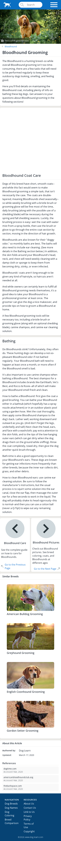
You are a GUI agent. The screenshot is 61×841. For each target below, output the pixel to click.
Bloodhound (11, 46)
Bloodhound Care (15, 543)
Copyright (29, 831)
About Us (29, 803)
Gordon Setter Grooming (22, 730)
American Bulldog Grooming (25, 614)
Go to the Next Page (45, 568)
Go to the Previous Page (15, 566)
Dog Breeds (11, 803)
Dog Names (11, 807)
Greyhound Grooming (20, 653)
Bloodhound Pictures (46, 542)
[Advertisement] (30, 140)
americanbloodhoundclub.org (18, 777)
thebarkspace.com (13, 785)
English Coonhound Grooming (26, 691)
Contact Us (30, 807)
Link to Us (29, 812)
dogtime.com (10, 768)
